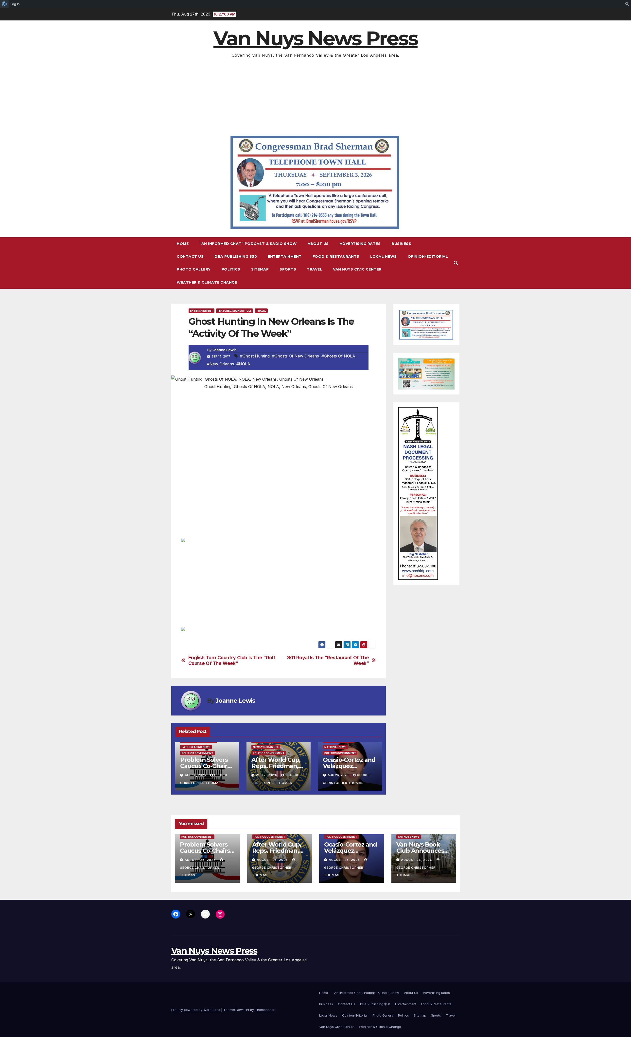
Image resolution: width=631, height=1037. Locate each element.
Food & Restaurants (336, 256)
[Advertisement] (315, 95)
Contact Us (190, 256)
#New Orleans (220, 363)
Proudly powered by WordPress (196, 1010)
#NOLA (243, 363)
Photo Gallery (194, 269)
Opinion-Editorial (428, 256)
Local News (383, 256)
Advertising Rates (360, 243)
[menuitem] (4, 4)
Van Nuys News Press (315, 38)
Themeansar (264, 1010)
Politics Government (197, 753)
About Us (318, 243)
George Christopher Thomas (199, 871)
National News (335, 747)
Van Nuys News (408, 836)
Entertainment (285, 256)
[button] (456, 262)
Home (183, 243)
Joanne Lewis (224, 350)
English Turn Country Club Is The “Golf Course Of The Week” (231, 660)
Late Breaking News (196, 747)
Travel (314, 269)
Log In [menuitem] (15, 4)
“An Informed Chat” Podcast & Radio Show (248, 243)
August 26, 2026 (201, 860)
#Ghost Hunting (255, 356)
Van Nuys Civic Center (357, 269)
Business (401, 243)
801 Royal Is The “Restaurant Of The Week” (328, 660)
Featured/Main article (234, 310)
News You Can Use (266, 747)
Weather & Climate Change (207, 282)
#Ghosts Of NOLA (338, 356)
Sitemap (260, 269)
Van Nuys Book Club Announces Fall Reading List (420, 850)
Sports (288, 269)
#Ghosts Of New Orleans (295, 356)
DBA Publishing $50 (235, 256)
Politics (231, 269)
